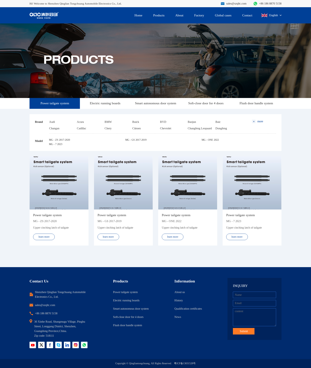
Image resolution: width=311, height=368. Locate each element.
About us (179, 292)
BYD (163, 121)
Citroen (136, 128)
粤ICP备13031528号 (185, 363)
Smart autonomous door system (155, 103)
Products (158, 15)
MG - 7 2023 (55, 144)
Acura (80, 121)
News (177, 316)
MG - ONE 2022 (210, 140)
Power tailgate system (54, 103)
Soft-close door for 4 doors (206, 103)
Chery (108, 128)
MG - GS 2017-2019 (136, 140)
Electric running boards (105, 103)
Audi (52, 121)
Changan (54, 128)
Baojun (192, 121)
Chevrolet (165, 128)
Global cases (223, 15)
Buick (135, 121)
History (178, 300)
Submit (244, 331)
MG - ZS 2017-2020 (59, 140)
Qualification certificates (188, 308)
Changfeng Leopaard (200, 128)
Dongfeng (221, 128)
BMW (108, 121)
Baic (218, 121)
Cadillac (81, 128)
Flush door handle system (256, 103)
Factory (199, 15)
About (179, 15)
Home (138, 15)
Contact (247, 15)
